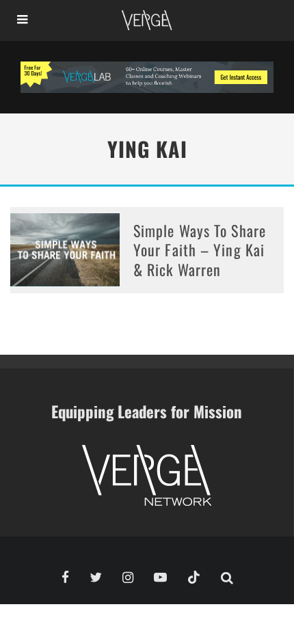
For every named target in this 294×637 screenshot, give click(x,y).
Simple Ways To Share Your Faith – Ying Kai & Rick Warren (199, 249)
